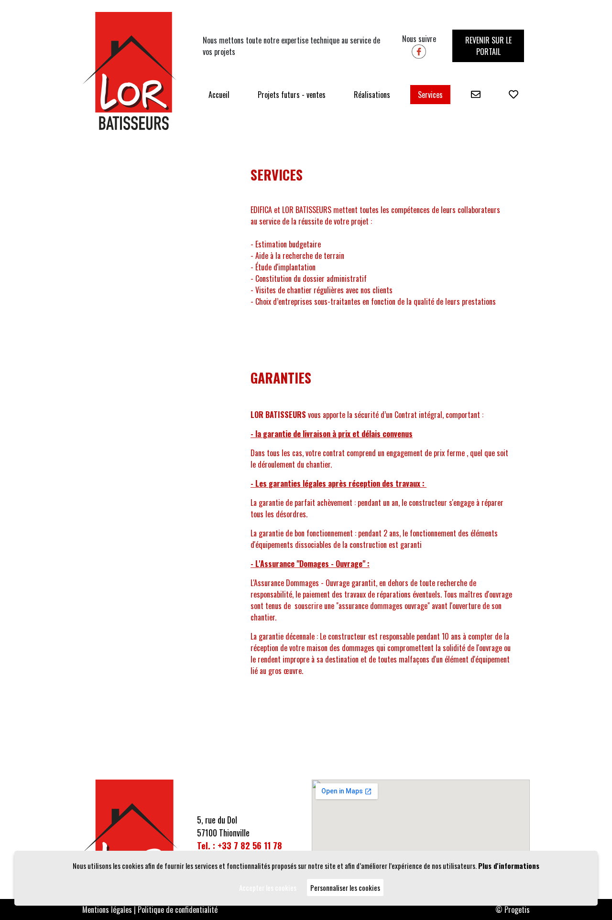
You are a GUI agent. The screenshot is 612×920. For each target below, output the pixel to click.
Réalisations (372, 94)
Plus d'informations (508, 865)
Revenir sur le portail (488, 45)
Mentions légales (107, 909)
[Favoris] (513, 94)
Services (430, 94)
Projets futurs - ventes (292, 94)
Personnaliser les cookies (345, 887)
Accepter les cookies (267, 887)
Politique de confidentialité (178, 909)
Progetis (517, 909)
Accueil (219, 94)
